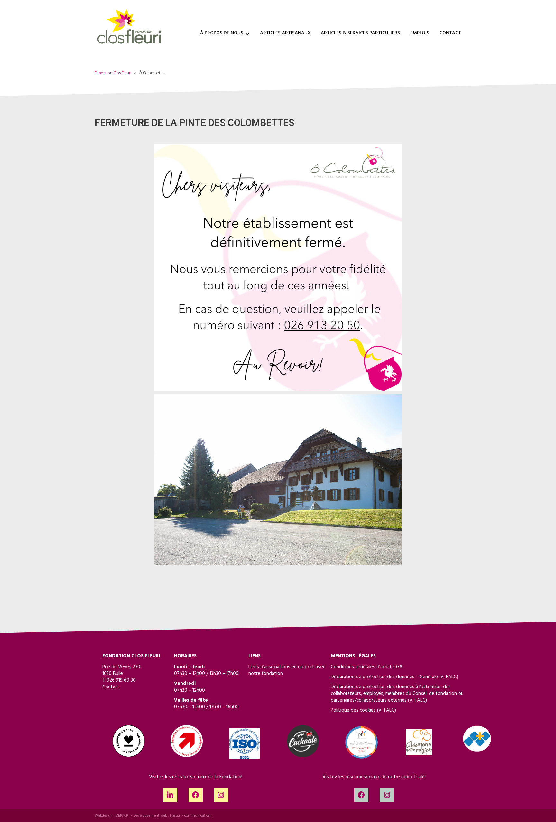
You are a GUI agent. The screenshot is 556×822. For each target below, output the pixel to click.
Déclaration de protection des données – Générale (384, 677)
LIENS (254, 656)
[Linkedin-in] (170, 795)
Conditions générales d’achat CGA (367, 667)
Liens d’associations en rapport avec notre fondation (286, 671)
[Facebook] (196, 795)
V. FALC (448, 677)
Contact (111, 687)
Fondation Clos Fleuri (113, 74)
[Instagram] (221, 795)
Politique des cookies (353, 710)
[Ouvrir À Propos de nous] (247, 34)
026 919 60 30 (121, 681)
